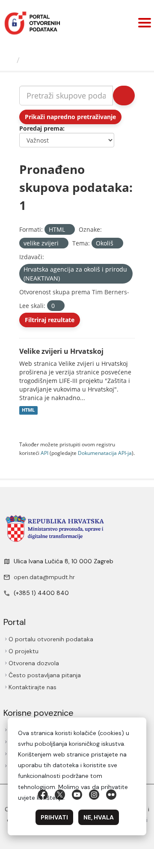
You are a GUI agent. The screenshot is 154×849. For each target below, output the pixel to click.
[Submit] (124, 95)
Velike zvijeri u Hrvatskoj (61, 351)
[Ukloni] (69, 230)
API (44, 452)
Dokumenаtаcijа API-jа (105, 452)
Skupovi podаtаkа (58, 60)
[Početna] (9, 60)
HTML (28, 410)
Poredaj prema (41, 128)
